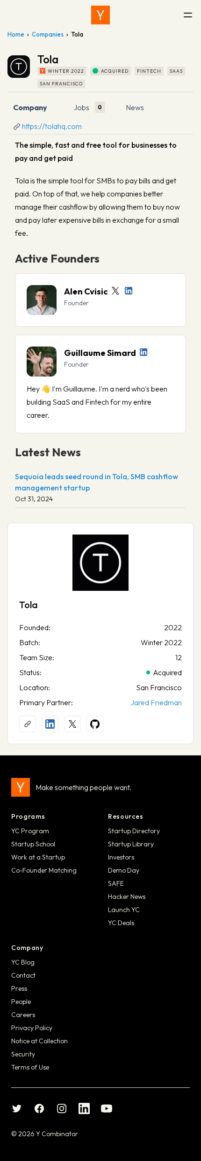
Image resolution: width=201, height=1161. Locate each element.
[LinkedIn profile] (128, 290)
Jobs (81, 107)
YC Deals (121, 923)
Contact (23, 975)
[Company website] (27, 724)
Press (19, 988)
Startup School (33, 844)
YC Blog (23, 962)
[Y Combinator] (100, 15)
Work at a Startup (38, 857)
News (135, 107)
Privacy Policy (31, 1028)
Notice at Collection (39, 1041)
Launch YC (124, 909)
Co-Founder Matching (44, 870)
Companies (48, 34)
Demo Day (123, 870)
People (21, 1001)
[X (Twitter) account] (72, 724)
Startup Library (131, 844)
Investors (121, 857)
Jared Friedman (156, 702)
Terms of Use (30, 1067)
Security (23, 1054)
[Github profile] (94, 724)
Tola (28, 605)
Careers (23, 1014)
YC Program (30, 831)
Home (15, 34)
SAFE (116, 883)
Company (30, 107)
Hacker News (126, 896)
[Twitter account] (115, 290)
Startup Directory (134, 831)
